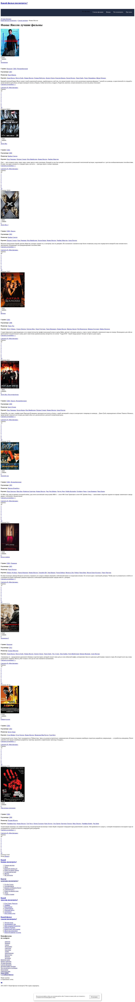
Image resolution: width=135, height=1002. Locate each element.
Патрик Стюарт (21, 159)
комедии (7, 941)
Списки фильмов (98, 12)
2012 (10, 647)
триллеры (8, 950)
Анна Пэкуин (72, 240)
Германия (14, 563)
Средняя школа (9, 886)
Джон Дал (11, 326)
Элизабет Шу (43, 572)
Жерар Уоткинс (101, 78)
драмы (7, 951)
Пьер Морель (12, 75)
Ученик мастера (9, 865)
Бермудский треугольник (12, 929)
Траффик (7, 905)
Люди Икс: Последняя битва (10, 394)
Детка (6, 893)
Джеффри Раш (11, 823)
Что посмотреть (118, 12)
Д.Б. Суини (55, 654)
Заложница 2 (5, 638)
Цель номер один (9, 913)
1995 (10, 485)
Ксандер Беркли (60, 78)
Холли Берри (42, 240)
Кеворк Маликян (85, 654)
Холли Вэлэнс (70, 78)
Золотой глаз (5, 476)
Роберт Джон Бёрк (80, 572)
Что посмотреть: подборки (9, 968)
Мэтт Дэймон (11, 329)
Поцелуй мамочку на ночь (12, 932)
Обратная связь (5, 971)
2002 (10, 729)
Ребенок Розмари (9, 927)
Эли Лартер (56, 823)
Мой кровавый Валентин (12, 926)
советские (8, 948)
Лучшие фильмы (6, 19)
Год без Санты (8, 884)
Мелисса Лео (70, 572)
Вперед (7, 856)
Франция (9, 68)
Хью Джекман (11, 159)
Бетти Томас (12, 732)
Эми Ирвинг (51, 572)
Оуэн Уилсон (20, 735)
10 (1, 107)
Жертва (6, 873)
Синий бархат (8, 908)
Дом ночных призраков (8, 808)
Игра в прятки (5, 557)
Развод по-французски (11, 891)
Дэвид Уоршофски (90, 78)
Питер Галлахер (39, 823)
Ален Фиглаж (95, 654)
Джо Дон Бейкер (51, 491)
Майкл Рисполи (105, 329)
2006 (10, 404)
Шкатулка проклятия (11, 931)
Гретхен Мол (31, 329)
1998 (10, 323)
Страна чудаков (9, 894)
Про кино (129, 12)
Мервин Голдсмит (93, 329)
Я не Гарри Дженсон (10, 903)
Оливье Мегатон (13, 650)
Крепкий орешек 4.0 (10, 868)
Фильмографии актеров (8, 966)
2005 (10, 566)
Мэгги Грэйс (20, 78)
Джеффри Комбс (87, 823)
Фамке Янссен (28, 78)
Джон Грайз (79, 78)
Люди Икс (4, 143)
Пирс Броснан (11, 491)
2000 (10, 153)
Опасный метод (9, 910)
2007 (10, 72)
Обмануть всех (5, 719)
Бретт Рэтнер (12, 407)
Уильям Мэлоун (13, 820)
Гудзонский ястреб (10, 872)
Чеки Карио (101, 491)
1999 (10, 817)
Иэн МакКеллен (32, 159)
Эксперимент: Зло (10, 924)
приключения (9, 953)
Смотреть (4, 87)
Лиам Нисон (11, 78)
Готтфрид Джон (82, 491)
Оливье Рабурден (39, 78)
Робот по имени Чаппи (11, 870)
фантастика (8, 955)
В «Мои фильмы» (12, 87)
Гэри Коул (52, 735)
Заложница (4, 62)
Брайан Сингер (12, 156)
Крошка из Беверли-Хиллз (12, 888)
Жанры (108, 12)
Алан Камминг (92, 491)
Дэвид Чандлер (106, 572)
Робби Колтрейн (71, 491)
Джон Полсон (12, 569)
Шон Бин (19, 491)
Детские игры (8, 922)
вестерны (8, 958)
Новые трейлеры (6, 961)
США (15, 68)
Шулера (3, 313)
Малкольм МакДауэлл (41, 735)
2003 (10, 234)
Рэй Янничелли (82, 329)
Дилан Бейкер (60, 572)
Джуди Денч (61, 491)
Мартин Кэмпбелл (13, 488)
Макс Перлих (77, 823)
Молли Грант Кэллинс (94, 572)
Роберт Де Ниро (12, 572)
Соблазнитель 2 (9, 889)
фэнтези (7, 956)
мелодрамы (8, 946)
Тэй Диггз (29, 823)
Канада (13, 231)
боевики (7, 943)
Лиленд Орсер (50, 78)
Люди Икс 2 (4, 225)
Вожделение (8, 907)
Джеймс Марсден (53, 159)
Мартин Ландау (71, 329)
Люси (6, 867)
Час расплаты (8, 875)
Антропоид (8, 912)
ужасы (7, 945)
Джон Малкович (51, 329)
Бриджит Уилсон (66, 823)
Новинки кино (5, 960)
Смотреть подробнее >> (8, 84)
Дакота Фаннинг (23, 572)
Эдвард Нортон (21, 329)
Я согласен (94, 997)
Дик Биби (96, 823)
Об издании (4, 969)
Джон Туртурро (40, 329)
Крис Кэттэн (48, 823)
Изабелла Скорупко (29, 491)
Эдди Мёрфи (11, 735)
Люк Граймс (64, 654)
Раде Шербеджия (73, 654)
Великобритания (22, 68)
